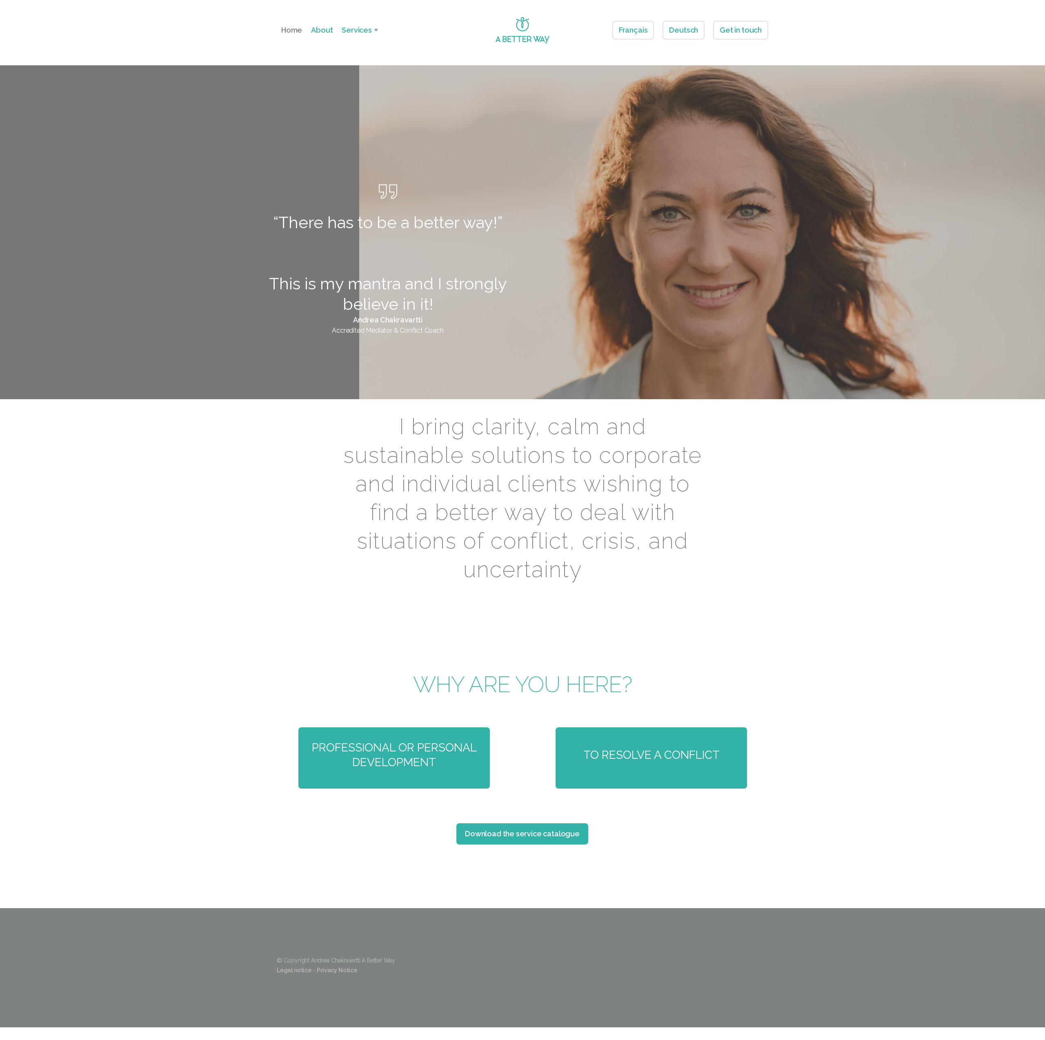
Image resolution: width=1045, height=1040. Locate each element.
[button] (360, 30)
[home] (522, 30)
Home (291, 30)
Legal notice (294, 970)
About (322, 30)
